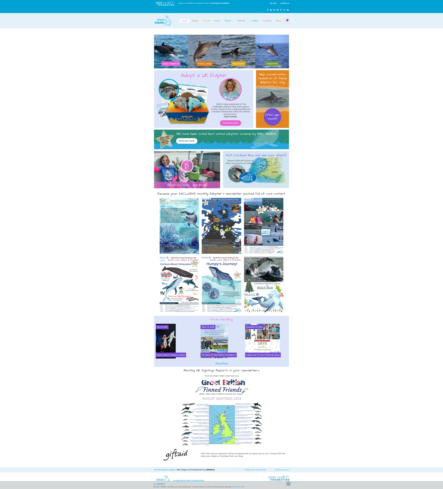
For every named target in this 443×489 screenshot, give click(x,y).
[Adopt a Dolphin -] (163, 20)
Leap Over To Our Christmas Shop (263, 355)
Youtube (270, 10)
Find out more (230, 123)
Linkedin (274, 10)
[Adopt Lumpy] (205, 51)
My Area (273, 3)
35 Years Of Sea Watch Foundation (219, 355)
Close (288, 483)
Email (287, 10)
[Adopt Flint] (272, 51)
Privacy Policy (282, 470)
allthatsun (210, 470)
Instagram (281, 10)
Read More (221, 363)
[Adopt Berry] (238, 51)
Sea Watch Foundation (220, 3)
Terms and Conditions (255, 470)
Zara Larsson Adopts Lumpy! (171, 355)
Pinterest (277, 10)
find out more (239, 487)
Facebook (267, 10)
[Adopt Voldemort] (171, 51)
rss (284, 10)
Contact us (284, 3)
